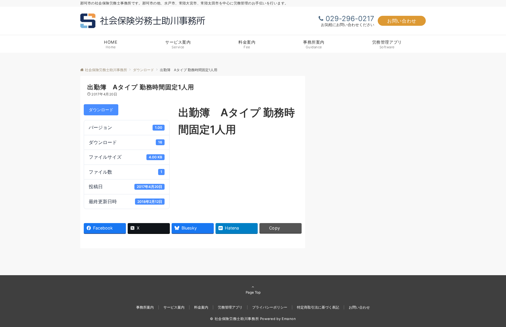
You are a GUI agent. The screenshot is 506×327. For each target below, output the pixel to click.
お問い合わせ (401, 21)
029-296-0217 (350, 18)
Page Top (253, 292)
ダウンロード (101, 109)
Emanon (289, 319)
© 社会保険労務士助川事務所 (234, 319)
